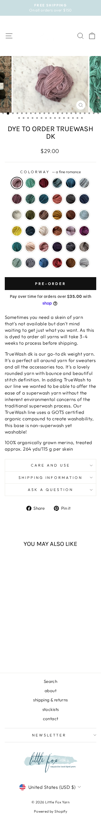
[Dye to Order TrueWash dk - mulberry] (28, 638)
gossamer (16, 215)
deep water (30, 199)
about (50, 690)
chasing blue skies (84, 183)
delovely (43, 199)
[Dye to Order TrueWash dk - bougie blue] (35, 616)
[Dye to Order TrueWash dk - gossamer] (22, 627)
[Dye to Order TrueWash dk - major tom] (35, 632)
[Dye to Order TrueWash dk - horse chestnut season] (15, 632)
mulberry (84, 231)
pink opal (43, 246)
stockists (50, 709)
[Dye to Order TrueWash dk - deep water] (22, 622)
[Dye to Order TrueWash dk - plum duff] (22, 643)
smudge (30, 262)
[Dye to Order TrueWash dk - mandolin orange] (15, 638)
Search (50, 681)
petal (30, 246)
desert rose (57, 199)
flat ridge (70, 199)
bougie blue (70, 183)
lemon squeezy (16, 231)
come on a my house (16, 199)
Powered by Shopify (50, 811)
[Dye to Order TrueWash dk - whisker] (22, 654)
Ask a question (50, 489)
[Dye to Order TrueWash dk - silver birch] (35, 643)
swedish (43, 262)
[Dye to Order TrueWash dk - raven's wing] (28, 643)
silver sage (16, 262)
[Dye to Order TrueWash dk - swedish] (22, 648)
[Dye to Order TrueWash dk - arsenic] (15, 616)
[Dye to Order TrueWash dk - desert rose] (35, 622)
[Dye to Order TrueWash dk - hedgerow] (28, 627)
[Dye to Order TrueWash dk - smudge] (15, 648)
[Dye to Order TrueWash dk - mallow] (9, 638)
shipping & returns (50, 700)
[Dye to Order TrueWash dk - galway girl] (15, 627)
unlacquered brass (70, 262)
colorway (50, 172)
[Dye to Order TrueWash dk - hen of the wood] (35, 627)
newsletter (49, 735)
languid (84, 215)
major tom (30, 231)
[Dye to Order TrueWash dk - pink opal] (15, 643)
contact (50, 718)
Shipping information (51, 477)
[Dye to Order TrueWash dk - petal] (9, 643)
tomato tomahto (57, 262)
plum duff (57, 246)
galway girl (84, 199)
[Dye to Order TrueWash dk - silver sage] (9, 648)
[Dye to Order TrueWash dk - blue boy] (28, 616)
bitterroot (43, 183)
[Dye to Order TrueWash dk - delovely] (28, 622)
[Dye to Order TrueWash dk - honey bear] (9, 632)
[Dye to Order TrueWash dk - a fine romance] (9, 616)
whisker (84, 262)
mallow (43, 231)
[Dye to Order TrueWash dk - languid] (22, 632)
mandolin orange (57, 231)
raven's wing (70, 246)
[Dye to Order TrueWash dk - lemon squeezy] (28, 632)
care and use (50, 465)
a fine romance (16, 183)
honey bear (57, 215)
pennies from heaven (16, 246)
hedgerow (30, 215)
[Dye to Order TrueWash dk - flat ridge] (9, 627)
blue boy (57, 183)
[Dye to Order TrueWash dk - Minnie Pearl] (22, 638)
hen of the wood (43, 215)
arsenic (30, 183)
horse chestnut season (70, 215)
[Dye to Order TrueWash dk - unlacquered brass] (35, 648)
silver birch (84, 246)
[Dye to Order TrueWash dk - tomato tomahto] (28, 648)
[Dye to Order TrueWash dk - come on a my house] (15, 622)
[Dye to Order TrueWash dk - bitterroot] (22, 616)
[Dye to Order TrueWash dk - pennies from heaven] (35, 638)
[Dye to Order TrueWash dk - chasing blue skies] (9, 622)
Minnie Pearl (70, 231)
